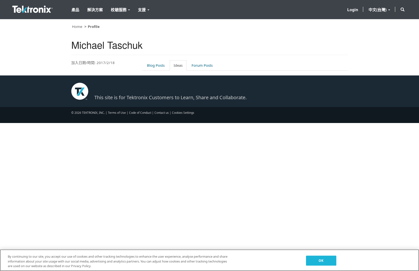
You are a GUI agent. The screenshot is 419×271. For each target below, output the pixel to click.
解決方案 (95, 9)
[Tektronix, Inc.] (32, 8)
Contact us (161, 113)
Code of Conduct (140, 113)
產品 (75, 9)
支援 (142, 9)
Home (77, 26)
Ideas (178, 65)
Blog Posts (156, 65)
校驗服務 (119, 9)
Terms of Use (117, 113)
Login (352, 9)
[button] (402, 9)
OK (321, 260)
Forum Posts (202, 65)
